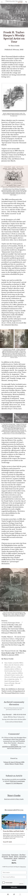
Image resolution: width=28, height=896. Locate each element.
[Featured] (24, 817)
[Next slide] (26, 829)
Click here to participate (17, 781)
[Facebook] (8, 894)
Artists (7, 764)
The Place (22, 855)
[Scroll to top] (20, 894)
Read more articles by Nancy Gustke (14, 799)
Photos (16, 856)
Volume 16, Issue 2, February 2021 (13, 762)
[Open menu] (2, 2)
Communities (8, 858)
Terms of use (23, 866)
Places (21, 764)
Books (11, 856)
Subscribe (14, 887)
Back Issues (14, 855)
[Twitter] (14, 894)
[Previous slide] (1, 829)
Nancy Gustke (15, 45)
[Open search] (26, 2)
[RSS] (15, 863)
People (17, 764)
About (15, 858)
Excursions (22, 856)
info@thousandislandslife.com (12, 746)
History (11, 764)
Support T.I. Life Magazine (14, 783)
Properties (5, 856)
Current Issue (6, 855)
